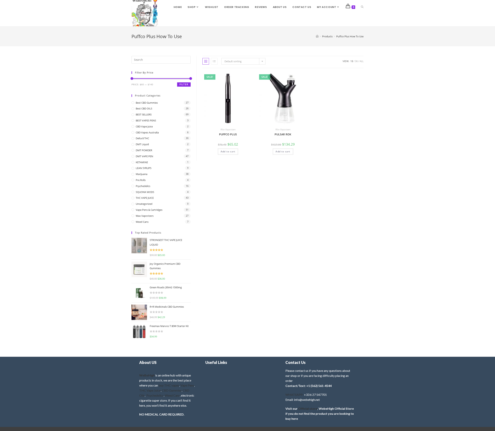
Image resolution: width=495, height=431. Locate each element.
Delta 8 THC (142, 138)
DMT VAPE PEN (144, 156)
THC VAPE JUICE (145, 198)
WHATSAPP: (294, 394)
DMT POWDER (144, 150)
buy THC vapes (169, 385)
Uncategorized (144, 204)
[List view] (214, 61)
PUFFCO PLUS (228, 134)
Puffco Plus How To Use (350, 36)
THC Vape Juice (150, 390)
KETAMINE (142, 162)
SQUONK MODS (145, 192)
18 (351, 61)
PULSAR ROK (283, 134)
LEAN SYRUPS (143, 168)
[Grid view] (205, 61)
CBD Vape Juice (144, 126)
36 (356, 61)
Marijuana (141, 174)
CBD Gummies (172, 390)
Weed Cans (142, 222)
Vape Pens (187, 385)
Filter (183, 84)
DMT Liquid (142, 144)
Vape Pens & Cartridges (149, 210)
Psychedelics (143, 186)
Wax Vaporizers (228, 129)
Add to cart (228, 151)
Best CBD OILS (144, 108)
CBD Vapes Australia (147, 132)
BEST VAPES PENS (146, 120)
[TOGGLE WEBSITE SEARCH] (362, 7)
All (362, 61)
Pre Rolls (141, 180)
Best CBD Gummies (147, 102)
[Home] (317, 36)
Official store (307, 408)
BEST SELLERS (144, 114)
